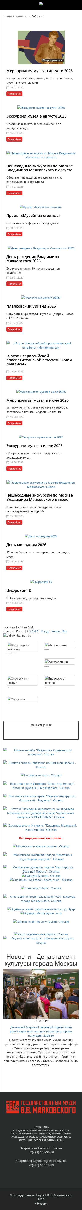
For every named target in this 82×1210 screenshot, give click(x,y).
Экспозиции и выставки (11, 653)
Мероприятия (46, 649)
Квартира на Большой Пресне (41, 1148)
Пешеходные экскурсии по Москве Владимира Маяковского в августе (39, 167)
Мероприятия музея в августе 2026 (39, 70)
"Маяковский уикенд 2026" (31, 306)
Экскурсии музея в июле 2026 (34, 445)
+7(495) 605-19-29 (41, 1165)
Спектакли (9, 703)
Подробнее (14, 93)
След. (45, 631)
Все (64, 631)
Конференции (46, 666)
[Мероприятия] (59, 645)
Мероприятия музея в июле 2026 (37, 400)
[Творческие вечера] (59, 680)
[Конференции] (59, 661)
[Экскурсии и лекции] (22, 680)
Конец (56, 631)
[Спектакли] (22, 699)
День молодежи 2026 (26, 544)
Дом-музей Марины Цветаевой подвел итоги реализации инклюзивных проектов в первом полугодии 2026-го (41, 1031)
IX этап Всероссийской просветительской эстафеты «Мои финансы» (39, 360)
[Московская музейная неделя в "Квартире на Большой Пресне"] (41, 869)
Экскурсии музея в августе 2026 (36, 116)
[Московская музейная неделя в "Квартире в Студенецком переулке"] (41, 856)
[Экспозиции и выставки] (22, 647)
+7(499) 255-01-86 (41, 1152)
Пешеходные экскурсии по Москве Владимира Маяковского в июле (39, 497)
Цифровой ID (19, 590)
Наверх (41, 1203)
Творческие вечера (47, 687)
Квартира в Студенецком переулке (41, 1160)
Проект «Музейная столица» (33, 215)
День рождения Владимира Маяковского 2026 (32, 258)
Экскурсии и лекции (10, 687)
